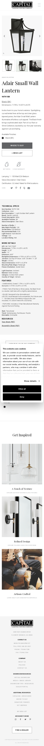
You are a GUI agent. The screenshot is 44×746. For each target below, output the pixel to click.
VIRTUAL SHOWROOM (22, 677)
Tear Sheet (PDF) (8, 322)
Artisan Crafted (22, 594)
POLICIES (22, 665)
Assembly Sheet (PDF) (11, 326)
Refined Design (22, 541)
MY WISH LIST (22, 711)
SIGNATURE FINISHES (22, 702)
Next (39, 36)
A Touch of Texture (22, 488)
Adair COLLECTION (8, 77)
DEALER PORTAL (22, 687)
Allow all (22, 389)
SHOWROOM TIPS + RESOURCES (22, 683)
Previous (4, 36)
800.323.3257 (26, 646)
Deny (22, 397)
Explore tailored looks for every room (22, 545)
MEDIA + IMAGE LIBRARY (22, 680)
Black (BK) (6, 102)
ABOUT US (22, 662)
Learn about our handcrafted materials (22, 597)
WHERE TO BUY (17, 146)
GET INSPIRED (22, 705)
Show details (30, 381)
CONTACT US (22, 668)
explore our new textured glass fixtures (22, 492)
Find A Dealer (22, 730)
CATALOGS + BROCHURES (22, 696)
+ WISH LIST (17, 153)
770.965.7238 (25, 649)
